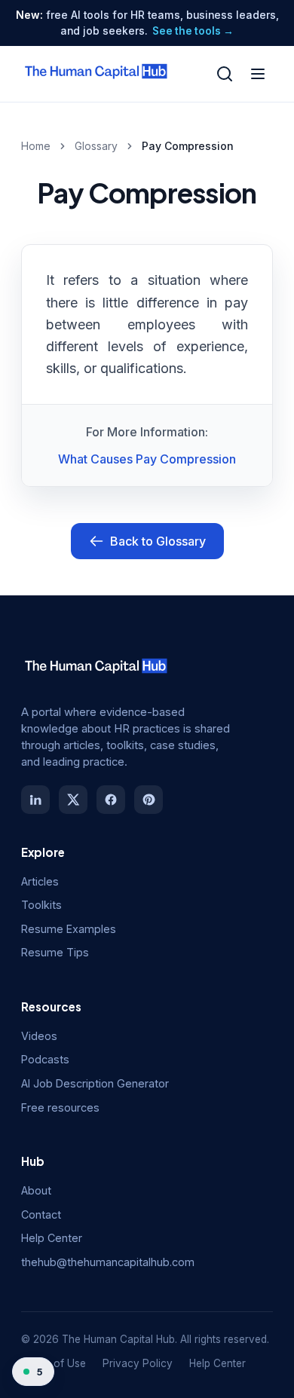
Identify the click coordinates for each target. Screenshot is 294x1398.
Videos (39, 1035)
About (36, 1190)
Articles (40, 881)
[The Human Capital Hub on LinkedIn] (35, 799)
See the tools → (193, 31)
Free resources (60, 1107)
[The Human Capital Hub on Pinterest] (148, 799)
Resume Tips (55, 952)
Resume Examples (68, 928)
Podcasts (45, 1059)
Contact (41, 1214)
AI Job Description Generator (95, 1083)
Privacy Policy (138, 1363)
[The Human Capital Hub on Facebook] (110, 799)
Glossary (96, 145)
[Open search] (225, 74)
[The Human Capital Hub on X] (73, 799)
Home (36, 145)
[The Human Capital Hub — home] (96, 74)
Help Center (51, 1237)
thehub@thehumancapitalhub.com (107, 1262)
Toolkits (41, 904)
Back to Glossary (158, 541)
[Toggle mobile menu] (258, 74)
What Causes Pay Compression (147, 459)
